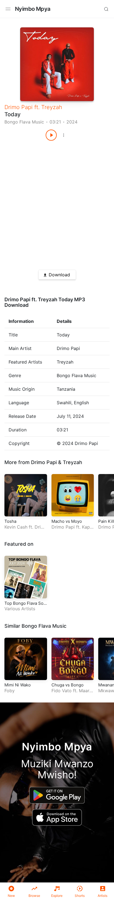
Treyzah (51, 107)
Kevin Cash (15, 527)
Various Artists (19, 608)
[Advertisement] (57, 203)
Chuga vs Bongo (67, 685)
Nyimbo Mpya (32, 9)
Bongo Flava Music (24, 122)
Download (59, 274)
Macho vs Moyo (66, 521)
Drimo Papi (18, 107)
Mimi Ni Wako (17, 685)
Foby (9, 690)
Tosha (10, 521)
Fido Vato (61, 690)
